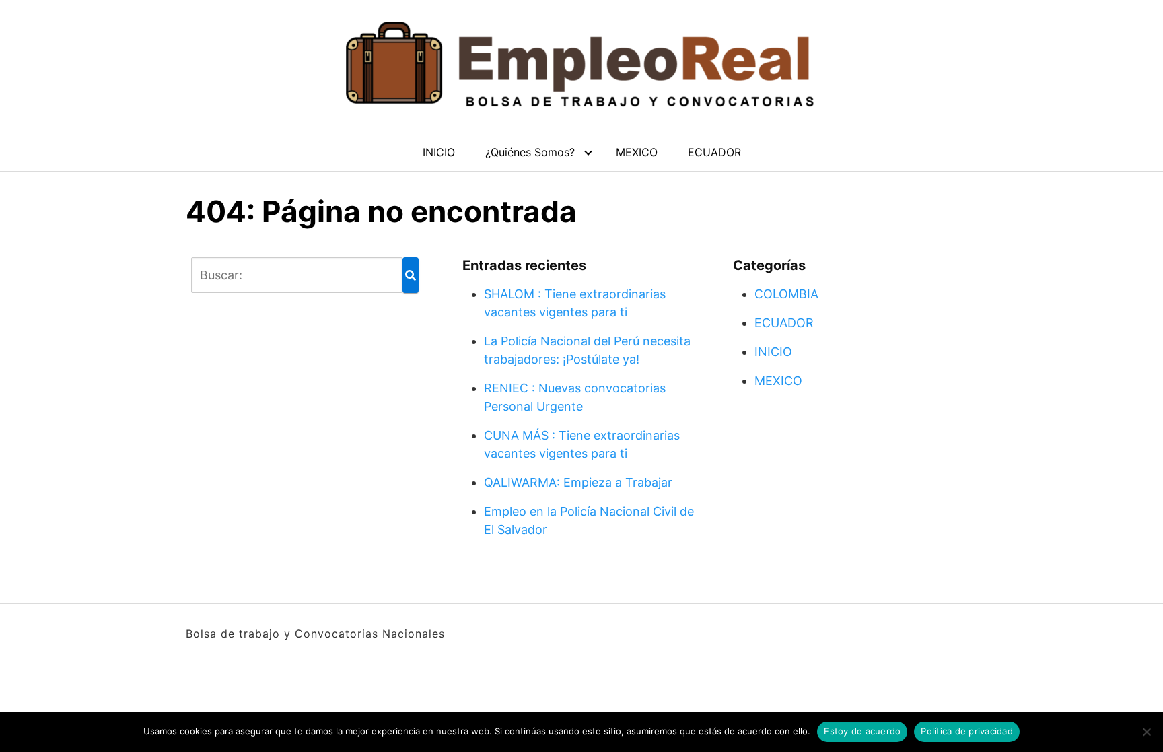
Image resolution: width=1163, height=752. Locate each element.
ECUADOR (714, 152)
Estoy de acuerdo (862, 731)
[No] (1146, 732)
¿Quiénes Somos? (530, 152)
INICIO (439, 152)
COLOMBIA (786, 294)
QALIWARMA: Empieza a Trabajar (578, 482)
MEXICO (637, 152)
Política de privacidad (967, 731)
